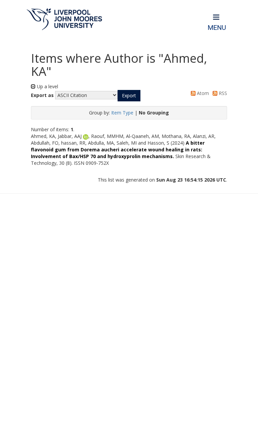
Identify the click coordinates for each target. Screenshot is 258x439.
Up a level (47, 86)
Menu (217, 28)
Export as (42, 95)
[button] (129, 95)
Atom (202, 93)
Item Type (122, 112)
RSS (222, 93)
